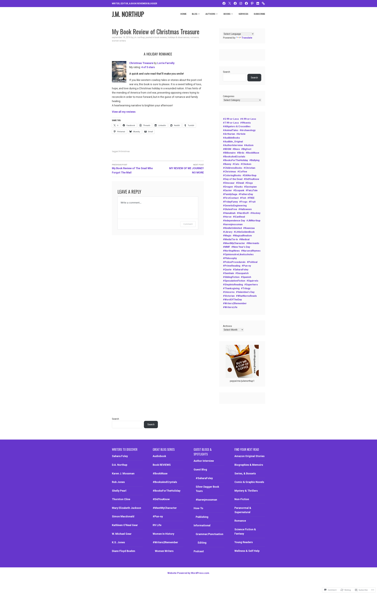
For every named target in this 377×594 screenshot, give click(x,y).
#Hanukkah (229, 213)
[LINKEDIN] (257, 3)
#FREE (250, 198)
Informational (202, 525)
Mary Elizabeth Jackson (126, 507)
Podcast (199, 551)
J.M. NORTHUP (128, 14)
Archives (227, 326)
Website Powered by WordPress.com (188, 573)
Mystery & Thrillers (246, 490)
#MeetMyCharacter (234, 243)
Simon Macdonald (123, 516)
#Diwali (240, 183)
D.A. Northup (119, 464)
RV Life (157, 525)
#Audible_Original (233, 141)
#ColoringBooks (232, 175)
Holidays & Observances (179, 37)
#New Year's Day (240, 247)
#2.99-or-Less (231, 119)
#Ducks (238, 186)
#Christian (249, 168)
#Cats (236, 164)
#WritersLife (230, 307)
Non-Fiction (241, 499)
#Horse (227, 216)
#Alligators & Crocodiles (236, 126)
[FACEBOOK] (224, 3)
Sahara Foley (120, 456)
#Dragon (228, 186)
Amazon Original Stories (249, 456)
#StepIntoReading (233, 284)
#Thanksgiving (231, 288)
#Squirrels (252, 280)
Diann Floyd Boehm (123, 551)
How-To (198, 508)
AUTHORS (210, 14)
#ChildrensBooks (232, 168)
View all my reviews (123, 111)
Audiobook (159, 456)
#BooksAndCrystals (234, 156)
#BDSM (227, 149)
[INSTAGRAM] (241, 3)
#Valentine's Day (245, 292)
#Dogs (249, 183)
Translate (247, 37)
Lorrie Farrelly (166, 63)
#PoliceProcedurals (234, 262)
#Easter (227, 190)
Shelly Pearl (119, 490)
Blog (194, 14)
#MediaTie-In (230, 239)
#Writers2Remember (235, 303)
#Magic (227, 235)
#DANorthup (249, 175)
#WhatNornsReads (246, 295)
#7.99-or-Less (231, 122)
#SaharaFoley (240, 269)
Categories (228, 96)
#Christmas (124, 151)
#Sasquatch (242, 273)
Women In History (163, 533)
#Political (252, 262)
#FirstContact (231, 198)
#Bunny (227, 164)
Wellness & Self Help (246, 550)
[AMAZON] (263, 3)
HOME (183, 14)
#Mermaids (252, 243)
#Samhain (228, 273)
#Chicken (246, 164)
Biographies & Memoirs (248, 464)
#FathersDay (246, 194)
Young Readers (243, 542)
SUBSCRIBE (259, 14)
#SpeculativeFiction (234, 280)
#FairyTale (252, 190)
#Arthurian (229, 134)
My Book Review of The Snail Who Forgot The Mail (132, 169)
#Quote (227, 269)
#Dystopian (250, 186)
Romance (194, 37)
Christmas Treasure (141, 63)
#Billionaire (229, 152)
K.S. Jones (118, 542)
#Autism (248, 145)
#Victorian (229, 295)
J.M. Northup (139, 37)
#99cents (245, 122)
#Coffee (242, 171)
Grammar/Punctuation (209, 534)
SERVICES (243, 14)
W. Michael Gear (122, 533)
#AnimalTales (230, 130)
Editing (202, 542)
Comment (188, 224)
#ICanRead (239, 216)
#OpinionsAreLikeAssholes (238, 254)
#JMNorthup (253, 220)
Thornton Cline (121, 499)
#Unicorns (229, 292)
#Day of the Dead (232, 179)
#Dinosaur (229, 183)
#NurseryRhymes (251, 250)
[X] (229, 3)
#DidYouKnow (251, 179)
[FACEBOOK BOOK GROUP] (235, 3)
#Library (227, 232)
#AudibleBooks (231, 137)
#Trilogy (245, 288)
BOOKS (227, 14)
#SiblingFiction (231, 277)
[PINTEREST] (252, 3)
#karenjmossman (233, 224)
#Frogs (243, 201)
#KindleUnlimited (232, 228)
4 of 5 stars (148, 67)
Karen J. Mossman (123, 473)
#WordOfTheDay (232, 299)
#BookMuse (252, 152)
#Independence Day (234, 220)
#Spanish (246, 277)
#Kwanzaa (249, 228)
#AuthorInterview (233, 145)
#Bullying (254, 160)
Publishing (202, 516)
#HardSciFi (243, 213)
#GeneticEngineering (235, 205)
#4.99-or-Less (248, 119)
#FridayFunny (230, 201)
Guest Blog (200, 469)
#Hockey (255, 213)
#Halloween (245, 209)
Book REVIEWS (161, 37)
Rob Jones (118, 482)
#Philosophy (230, 258)
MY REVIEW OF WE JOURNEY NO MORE (186, 169)
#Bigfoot (246, 149)
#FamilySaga (230, 194)
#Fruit (252, 201)
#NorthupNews (231, 250)
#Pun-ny (246, 265)
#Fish (243, 198)
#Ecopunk (238, 190)
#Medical (244, 239)
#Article (240, 134)
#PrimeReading (231, 265)
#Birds (240, 152)
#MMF (226, 247)
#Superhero (251, 284)
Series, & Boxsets (245, 473)
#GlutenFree (230, 209)
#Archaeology (248, 130)
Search (226, 71)
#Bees (236, 149)
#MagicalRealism (242, 235)
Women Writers (119, 41)
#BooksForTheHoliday (235, 160)
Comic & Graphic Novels (249, 482)
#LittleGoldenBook (244, 232)
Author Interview (204, 460)
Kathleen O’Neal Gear (125, 525)
